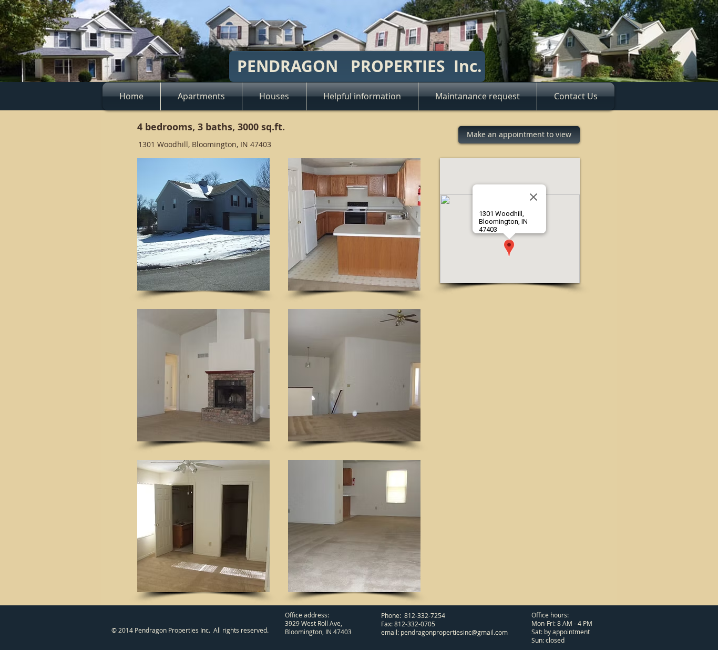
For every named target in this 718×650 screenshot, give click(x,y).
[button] (203, 224)
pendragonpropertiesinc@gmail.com (454, 632)
